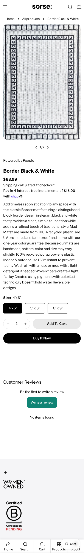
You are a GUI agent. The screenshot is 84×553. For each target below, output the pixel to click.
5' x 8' (35, 308)
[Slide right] (47, 147)
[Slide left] (36, 147)
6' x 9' (58, 308)
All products (31, 19)
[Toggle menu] (5, 7)
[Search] (70, 7)
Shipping (10, 185)
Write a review (42, 402)
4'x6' (13, 308)
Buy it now (42, 338)
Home (10, 19)
